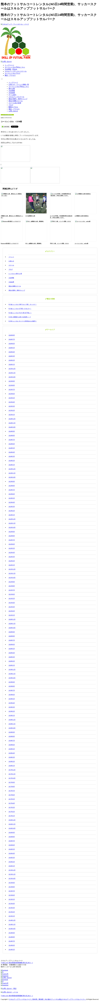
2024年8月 (12, 435)
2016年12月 (12, 820)
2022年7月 (12, 540)
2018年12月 (12, 719)
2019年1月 (12, 715)
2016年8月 (12, 836)
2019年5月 (12, 699)
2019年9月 (12, 682)
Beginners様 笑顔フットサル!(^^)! (9, 243)
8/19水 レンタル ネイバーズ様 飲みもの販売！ (23, 321)
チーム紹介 (12, 95)
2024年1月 (12, 465)
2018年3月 (12, 757)
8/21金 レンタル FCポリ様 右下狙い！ (20, 313)
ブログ (11, 105)
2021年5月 (12, 598)
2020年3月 (12, 657)
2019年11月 (12, 673)
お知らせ (11, 261)
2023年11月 (12, 473)
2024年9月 (12, 431)
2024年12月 (12, 419)
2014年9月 (12, 933)
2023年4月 (12, 502)
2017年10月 (12, 778)
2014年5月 (12, 949)
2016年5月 (12, 849)
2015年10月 (12, 878)
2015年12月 (12, 870)
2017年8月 (12, 786)
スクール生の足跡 (15, 103)
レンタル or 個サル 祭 (15, 273)
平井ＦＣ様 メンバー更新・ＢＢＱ (59, 243)
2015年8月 (12, 887)
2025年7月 (12, 389)
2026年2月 (12, 360)
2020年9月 (12, 632)
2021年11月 (12, 573)
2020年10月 (12, 628)
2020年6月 (12, 644)
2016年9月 (12, 832)
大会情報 (12, 90)
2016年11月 (12, 824)
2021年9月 (12, 582)
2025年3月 (12, 406)
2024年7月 (12, 439)
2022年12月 (12, 519)
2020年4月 (12, 653)
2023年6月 (12, 494)
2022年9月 (12, 531)
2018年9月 (12, 732)
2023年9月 (12, 481)
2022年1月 (12, 565)
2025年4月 (12, 402)
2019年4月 (12, 703)
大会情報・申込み (11, 69)
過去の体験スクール (16, 101)
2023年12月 (12, 469)
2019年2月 (12, 711)
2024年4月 (12, 452)
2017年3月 (12, 807)
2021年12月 (12, 569)
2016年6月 (12, 845)
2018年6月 (12, 745)
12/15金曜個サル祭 (30, 216)
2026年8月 (12, 335)
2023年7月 (12, 490)
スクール (11, 265)
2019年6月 (12, 694)
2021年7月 (12, 590)
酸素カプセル (13, 107)
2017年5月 (12, 799)
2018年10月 (12, 728)
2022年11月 (12, 523)
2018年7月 (12, 740)
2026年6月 (12, 343)
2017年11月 (12, 774)
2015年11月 (12, 874)
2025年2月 (12, 410)
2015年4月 (12, 903)
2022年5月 (12, 548)
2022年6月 (12, 544)
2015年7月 (12, 891)
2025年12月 (12, 368)
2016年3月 (12, 857)
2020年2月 (12, 661)
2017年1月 (12, 816)
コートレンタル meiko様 (81, 243)
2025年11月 (12, 373)
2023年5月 (12, 498)
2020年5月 (12, 648)
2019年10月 (12, 678)
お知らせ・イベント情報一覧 (19, 84)
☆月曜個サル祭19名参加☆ (82, 216)
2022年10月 (12, 527)
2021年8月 (12, 586)
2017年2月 (12, 811)
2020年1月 (12, 665)
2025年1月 (12, 414)
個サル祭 (12, 88)
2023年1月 (12, 515)
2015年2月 (12, 912)
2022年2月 (12, 561)
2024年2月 (12, 460)
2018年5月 (12, 749)
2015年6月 (12, 895)
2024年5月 (12, 448)
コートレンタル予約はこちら (15, 67)
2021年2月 (12, 611)
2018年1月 (12, 765)
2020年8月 (12, 636)
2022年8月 (12, 536)
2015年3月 (12, 908)
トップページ (9, 65)
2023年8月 (12, 485)
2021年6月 (12, 594)
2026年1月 (12, 364)
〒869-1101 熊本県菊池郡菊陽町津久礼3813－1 (17, 963)
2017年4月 (12, 803)
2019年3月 (12, 707)
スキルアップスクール (16, 97)
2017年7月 (12, 790)
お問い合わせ (13, 111)
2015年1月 (12, 916)
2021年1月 (12, 615)
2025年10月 (12, 377)
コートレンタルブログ (12, 73)
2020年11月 (12, 623)
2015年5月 (12, 899)
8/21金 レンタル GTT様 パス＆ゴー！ (20, 308)
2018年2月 (12, 761)
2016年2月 (12, 862)
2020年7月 (12, 640)
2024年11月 (12, 423)
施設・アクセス (10, 75)
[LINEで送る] (5, 126)
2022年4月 (12, 552)
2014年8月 (12, 937)
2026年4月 (12, 352)
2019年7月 (12, 690)
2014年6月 (12, 945)
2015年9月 (12, 882)
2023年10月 (12, 477)
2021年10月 (12, 577)
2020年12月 (12, 619)
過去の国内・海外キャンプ (18, 99)
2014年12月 (12, 920)
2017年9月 (12, 782)
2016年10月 (12, 828)
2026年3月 (12, 356)
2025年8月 (12, 385)
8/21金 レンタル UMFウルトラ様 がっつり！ (23, 304)
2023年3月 (12, 506)
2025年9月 (12, 381)
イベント (11, 257)
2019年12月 (12, 669)
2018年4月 (12, 753)
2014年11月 (12, 924)
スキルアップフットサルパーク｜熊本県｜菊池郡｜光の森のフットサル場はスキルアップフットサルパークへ (47, 999)
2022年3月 (12, 556)
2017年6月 (12, 795)
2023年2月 (12, 510)
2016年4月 (12, 853)
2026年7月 (12, 339)
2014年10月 (12, 928)
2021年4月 (12, 602)
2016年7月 (12, 841)
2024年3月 (12, 456)
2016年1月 (12, 866)
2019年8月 (12, 686)
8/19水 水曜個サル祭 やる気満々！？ (20, 317)
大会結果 (12, 92)
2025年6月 (12, 393)
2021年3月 (12, 607)
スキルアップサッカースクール (16, 71)
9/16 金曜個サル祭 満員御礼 (33, 243)
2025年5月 (12, 398)
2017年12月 (12, 770)
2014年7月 (12, 941)
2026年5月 (12, 348)
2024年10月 (12, 427)
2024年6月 (12, 444)
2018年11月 (12, 724)
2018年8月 (12, 736)
